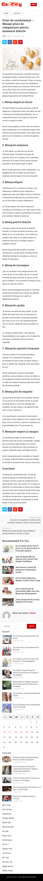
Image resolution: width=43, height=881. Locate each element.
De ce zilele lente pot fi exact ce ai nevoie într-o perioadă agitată (27, 548)
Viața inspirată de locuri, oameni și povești (27, 600)
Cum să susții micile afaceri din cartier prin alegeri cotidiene (26, 559)
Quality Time (7, 849)
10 (4, 732)
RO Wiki (5, 831)
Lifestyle (17, 13)
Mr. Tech (5, 857)
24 (4, 742)
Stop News (6, 814)
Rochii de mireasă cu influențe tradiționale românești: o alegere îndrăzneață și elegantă (25, 769)
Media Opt (6, 822)
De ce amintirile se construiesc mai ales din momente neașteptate (27, 591)
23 (37, 737)
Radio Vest (6, 836)
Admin (9, 36)
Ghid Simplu (7, 840)
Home (6, 13)
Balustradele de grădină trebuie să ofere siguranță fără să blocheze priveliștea (25, 684)
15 (32, 732)
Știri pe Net (7, 809)
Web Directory (8, 827)
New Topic (6, 805)
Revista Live (7, 862)
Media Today (7, 871)
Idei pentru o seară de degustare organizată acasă (25, 569)
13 (21, 732)
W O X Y (5, 844)
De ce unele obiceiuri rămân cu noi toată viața (27, 579)
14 (27, 732)
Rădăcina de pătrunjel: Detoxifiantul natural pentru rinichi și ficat (18, 532)
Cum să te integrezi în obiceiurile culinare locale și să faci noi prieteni (24, 521)
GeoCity (9, 877)
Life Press (6, 853)
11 (10, 732)
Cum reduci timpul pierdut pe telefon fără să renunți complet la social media (26, 672)
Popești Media (8, 818)
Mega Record (7, 866)
